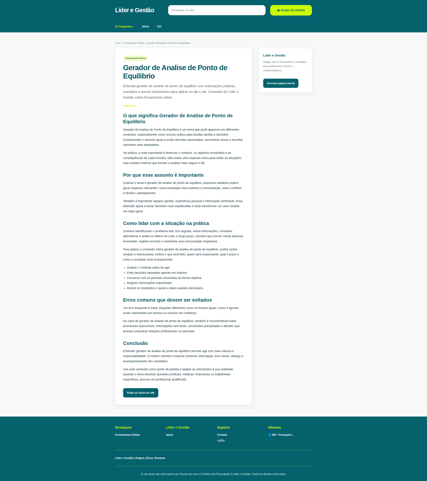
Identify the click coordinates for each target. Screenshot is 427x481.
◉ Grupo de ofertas (291, 10)
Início (145, 26)
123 (159, 26)
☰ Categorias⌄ (124, 26)
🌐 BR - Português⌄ (281, 434)
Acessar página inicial (281, 83)
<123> (221, 440)
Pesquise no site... (184, 10)
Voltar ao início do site (141, 392)
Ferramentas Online (127, 434)
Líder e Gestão (134, 10)
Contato (222, 434)
